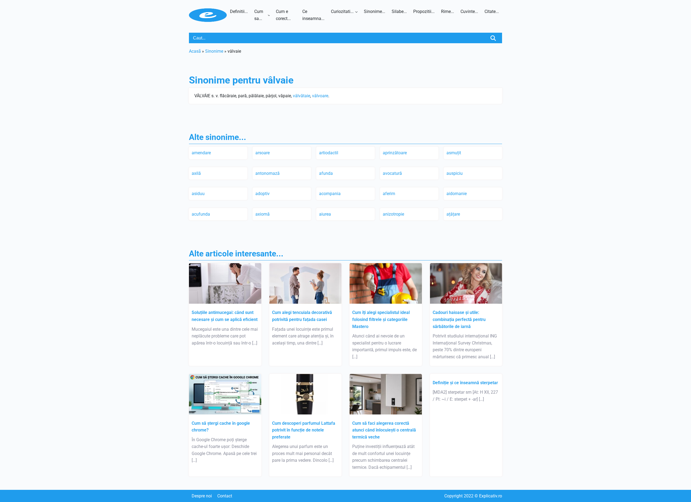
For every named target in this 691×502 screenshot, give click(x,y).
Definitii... (239, 11)
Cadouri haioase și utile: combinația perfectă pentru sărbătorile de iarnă (459, 319)
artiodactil (328, 152)
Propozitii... (424, 11)
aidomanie (456, 193)
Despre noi (202, 495)
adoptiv (262, 193)
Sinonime (214, 51)
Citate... (492, 11)
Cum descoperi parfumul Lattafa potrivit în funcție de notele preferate (303, 430)
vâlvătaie (301, 95)
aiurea (325, 214)
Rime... (447, 11)
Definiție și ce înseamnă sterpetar (465, 382)
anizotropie (393, 214)
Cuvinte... (469, 11)
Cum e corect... (283, 15)
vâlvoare (320, 95)
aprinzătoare (395, 152)
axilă (196, 173)
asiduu (198, 193)
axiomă (262, 214)
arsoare (262, 152)
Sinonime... (374, 11)
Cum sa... (258, 15)
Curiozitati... (342, 11)
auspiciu (454, 173)
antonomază (267, 173)
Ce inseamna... (313, 15)
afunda (326, 173)
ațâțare (453, 214)
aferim (389, 193)
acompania (330, 193)
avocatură (392, 173)
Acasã (195, 51)
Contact (224, 495)
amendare (201, 152)
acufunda (201, 214)
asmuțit (453, 152)
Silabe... (399, 11)
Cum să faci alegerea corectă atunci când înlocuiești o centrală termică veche (384, 430)
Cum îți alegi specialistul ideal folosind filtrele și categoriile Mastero (381, 319)
